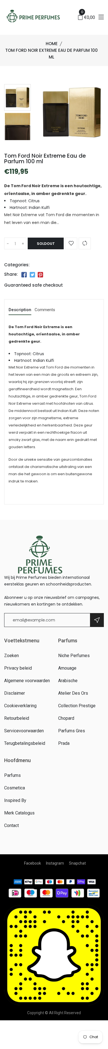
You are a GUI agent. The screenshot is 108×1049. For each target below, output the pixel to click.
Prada (64, 743)
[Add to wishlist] (71, 243)
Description (20, 310)
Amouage (67, 668)
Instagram (55, 863)
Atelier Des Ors (73, 693)
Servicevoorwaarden (24, 730)
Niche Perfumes (74, 655)
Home (52, 44)
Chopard (66, 718)
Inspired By (15, 800)
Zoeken (11, 655)
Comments (45, 310)
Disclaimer (14, 693)
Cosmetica (14, 788)
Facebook (32, 863)
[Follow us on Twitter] (32, 275)
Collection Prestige (77, 705)
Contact (11, 825)
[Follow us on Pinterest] (40, 275)
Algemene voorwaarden (27, 680)
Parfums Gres (71, 730)
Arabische (68, 680)
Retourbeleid (16, 718)
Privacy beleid (18, 668)
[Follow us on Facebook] (24, 275)
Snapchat (77, 863)
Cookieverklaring (20, 705)
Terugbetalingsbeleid (24, 743)
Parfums (12, 775)
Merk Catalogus (19, 813)
